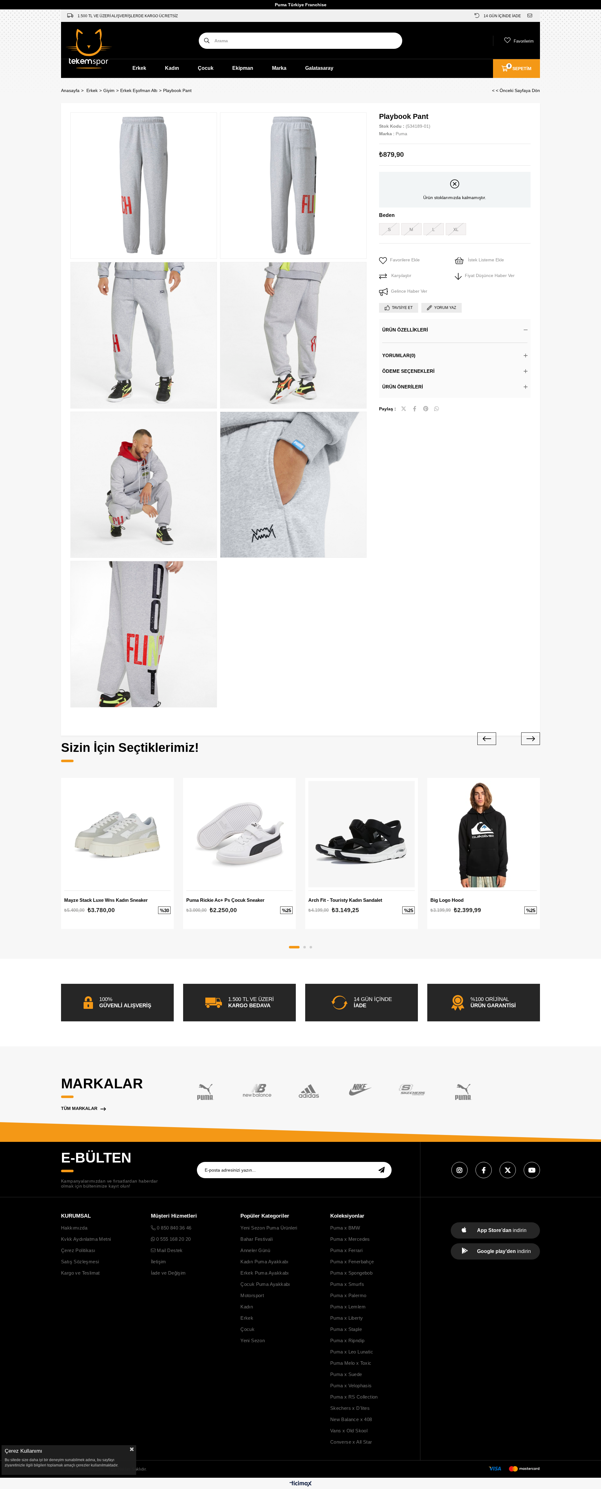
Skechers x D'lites (350, 1408)
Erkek (139, 68)
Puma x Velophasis (351, 1385)
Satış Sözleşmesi (80, 1261)
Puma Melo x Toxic (351, 1363)
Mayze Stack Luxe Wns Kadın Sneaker (106, 900)
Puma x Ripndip (347, 1340)
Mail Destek (169, 1250)
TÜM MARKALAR (79, 1108)
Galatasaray (319, 68)
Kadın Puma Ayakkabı (264, 1261)
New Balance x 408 (351, 1419)
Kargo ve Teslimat (80, 1273)
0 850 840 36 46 (173, 1227)
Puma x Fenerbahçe (352, 1261)
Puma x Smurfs (347, 1284)
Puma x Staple (346, 1329)
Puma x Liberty (346, 1318)
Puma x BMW (345, 1227)
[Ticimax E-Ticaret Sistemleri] (301, 1484)
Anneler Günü (255, 1250)
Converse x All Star (351, 1442)
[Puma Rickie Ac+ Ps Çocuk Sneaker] (239, 834)
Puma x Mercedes (350, 1239)
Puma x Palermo (348, 1295)
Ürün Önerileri (402, 386)
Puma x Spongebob (351, 1273)
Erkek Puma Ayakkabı (264, 1273)
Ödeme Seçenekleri (408, 371)
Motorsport (252, 1295)
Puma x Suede (346, 1374)
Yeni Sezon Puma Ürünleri (268, 1227)
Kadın (172, 68)
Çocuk (205, 68)
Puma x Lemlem (348, 1306)
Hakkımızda (74, 1227)
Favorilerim (524, 41)
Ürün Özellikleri (405, 329)
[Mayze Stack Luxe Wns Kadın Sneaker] (117, 834)
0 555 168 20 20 (173, 1239)
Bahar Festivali (256, 1239)
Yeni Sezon (252, 1340)
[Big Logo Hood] (483, 834)
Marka (279, 68)
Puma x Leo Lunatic (351, 1351)
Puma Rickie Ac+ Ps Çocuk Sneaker (225, 900)
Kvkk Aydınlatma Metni (86, 1239)
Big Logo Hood (447, 900)
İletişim (158, 1261)
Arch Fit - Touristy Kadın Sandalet (345, 900)
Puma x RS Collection (354, 1396)
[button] (294, 947)
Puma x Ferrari (346, 1250)
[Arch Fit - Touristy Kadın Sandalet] (361, 834)
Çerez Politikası (78, 1250)
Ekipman (242, 68)
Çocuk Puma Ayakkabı (265, 1284)
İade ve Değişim (168, 1273)
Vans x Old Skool (348, 1430)
